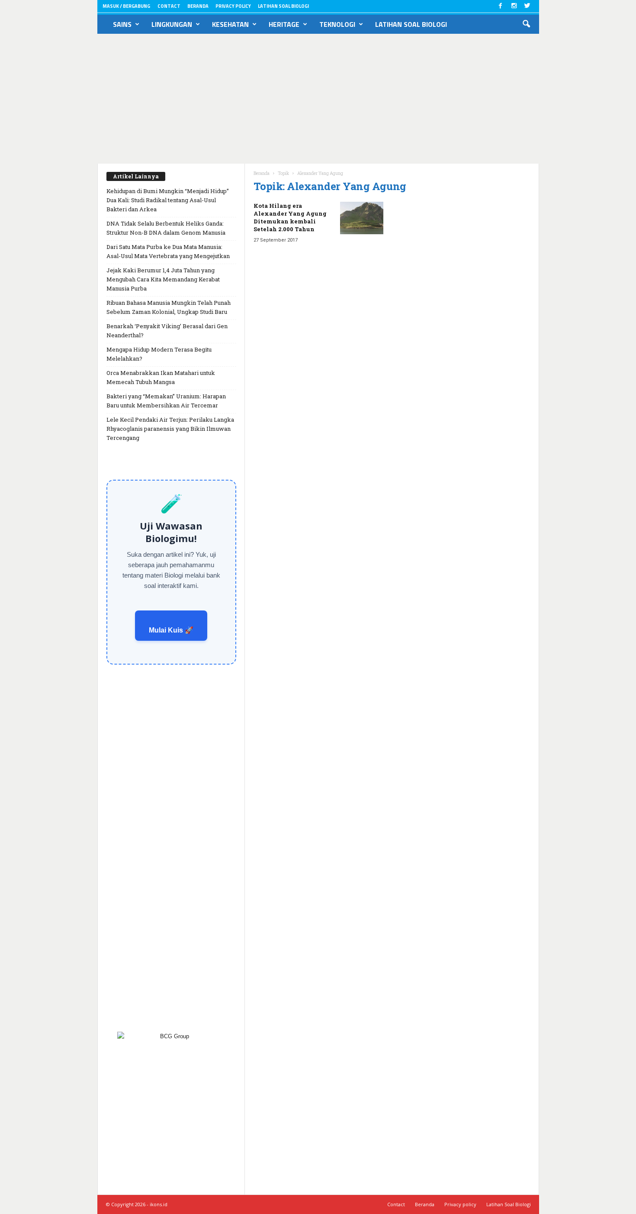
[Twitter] (527, 6)
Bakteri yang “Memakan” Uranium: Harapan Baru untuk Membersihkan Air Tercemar (166, 400)
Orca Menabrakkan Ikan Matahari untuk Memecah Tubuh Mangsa (160, 377)
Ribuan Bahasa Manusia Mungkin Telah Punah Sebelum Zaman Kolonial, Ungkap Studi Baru (168, 307)
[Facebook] (500, 6)
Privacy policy (233, 6)
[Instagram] (514, 6)
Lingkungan (171, 24)
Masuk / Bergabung (126, 6)
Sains (122, 24)
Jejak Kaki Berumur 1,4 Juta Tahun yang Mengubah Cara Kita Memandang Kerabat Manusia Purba (163, 279)
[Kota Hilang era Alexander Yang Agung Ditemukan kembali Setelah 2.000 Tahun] (361, 218)
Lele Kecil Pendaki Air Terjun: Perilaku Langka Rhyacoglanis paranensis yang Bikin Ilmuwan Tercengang (170, 429)
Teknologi (337, 24)
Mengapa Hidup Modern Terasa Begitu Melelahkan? (159, 353)
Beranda (198, 6)
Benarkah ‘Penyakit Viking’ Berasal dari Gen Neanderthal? (167, 330)
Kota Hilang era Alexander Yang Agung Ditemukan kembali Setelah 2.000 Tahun (290, 217)
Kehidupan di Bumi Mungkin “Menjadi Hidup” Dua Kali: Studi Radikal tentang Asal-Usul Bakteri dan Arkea (167, 200)
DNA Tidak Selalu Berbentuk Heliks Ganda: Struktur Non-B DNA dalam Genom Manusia (165, 228)
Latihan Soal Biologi (283, 6)
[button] (526, 24)
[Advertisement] (318, 98)
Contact (168, 6)
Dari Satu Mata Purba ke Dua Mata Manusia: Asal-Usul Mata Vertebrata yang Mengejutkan (168, 251)
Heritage (284, 24)
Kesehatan (230, 24)
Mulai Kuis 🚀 (171, 630)
